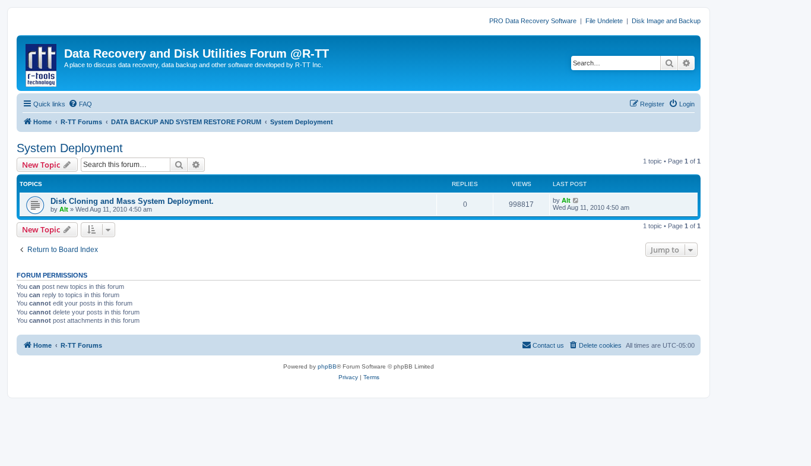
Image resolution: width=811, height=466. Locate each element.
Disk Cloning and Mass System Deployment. (132, 201)
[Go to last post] (576, 200)
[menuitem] (80, 104)
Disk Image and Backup (666, 20)
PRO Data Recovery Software (532, 20)
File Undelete (604, 20)
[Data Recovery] (42, 63)
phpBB (327, 366)
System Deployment (70, 148)
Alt (63, 209)
